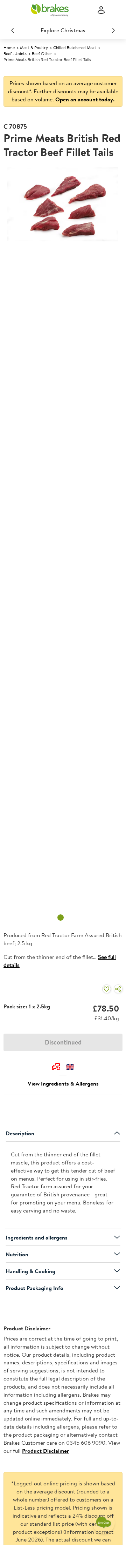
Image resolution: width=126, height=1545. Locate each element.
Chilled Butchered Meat (74, 48)
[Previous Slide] (12, 30)
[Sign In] (101, 10)
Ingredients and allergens (37, 1237)
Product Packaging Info (34, 1288)
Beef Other (42, 53)
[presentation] (63, 1185)
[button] (56, 1066)
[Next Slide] (113, 30)
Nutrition (17, 1254)
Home (9, 48)
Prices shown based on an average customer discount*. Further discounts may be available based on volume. (63, 91)
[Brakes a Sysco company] (50, 10)
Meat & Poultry (34, 48)
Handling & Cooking (30, 1271)
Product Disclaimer (45, 1451)
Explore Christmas (63, 30)
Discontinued (63, 1042)
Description (20, 1133)
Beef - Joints (15, 53)
